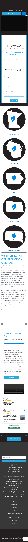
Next (13, 100)
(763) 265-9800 (19, 10)
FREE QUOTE (11, 13)
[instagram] (19, 532)
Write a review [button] (7, 404)
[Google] (9, 532)
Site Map (20, 538)
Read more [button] (5, 421)
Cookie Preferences (15, 538)
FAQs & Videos (9, 10)
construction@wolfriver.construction (14, 476)
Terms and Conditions (8, 538)
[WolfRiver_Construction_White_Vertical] (14, 449)
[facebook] (14, 532)
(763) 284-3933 (16, 472)
